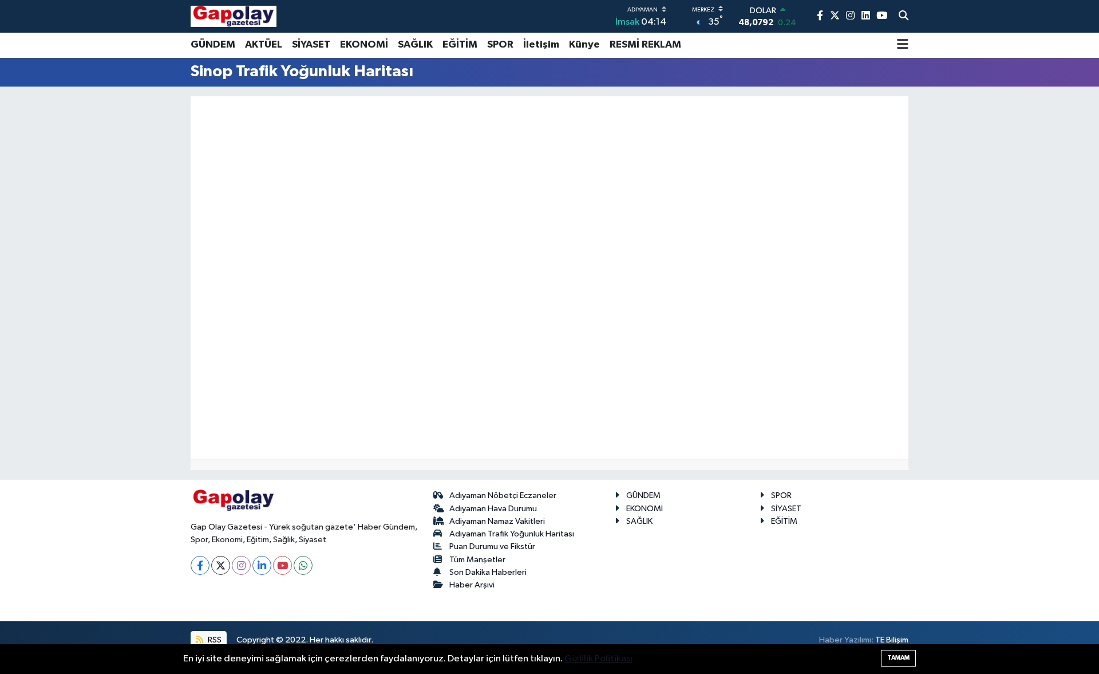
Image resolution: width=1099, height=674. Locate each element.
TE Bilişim (891, 640)
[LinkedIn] (261, 565)
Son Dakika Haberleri (488, 572)
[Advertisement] (140, 270)
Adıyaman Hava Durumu (493, 508)
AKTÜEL (263, 45)
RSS (214, 640)
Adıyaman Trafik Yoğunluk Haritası (511, 534)
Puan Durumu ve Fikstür (492, 546)
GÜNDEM (213, 45)
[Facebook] (200, 565)
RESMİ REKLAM (645, 45)
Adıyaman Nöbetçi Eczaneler (502, 495)
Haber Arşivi (472, 585)
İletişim (541, 45)
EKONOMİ (364, 45)
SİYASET (311, 45)
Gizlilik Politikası (598, 659)
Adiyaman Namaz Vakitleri (497, 521)
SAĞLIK (415, 45)
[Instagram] (241, 565)
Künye (584, 45)
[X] (220, 565)
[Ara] (903, 16)
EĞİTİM (459, 45)
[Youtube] (282, 565)
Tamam (898, 658)
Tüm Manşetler (477, 559)
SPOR (500, 45)
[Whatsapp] (303, 565)
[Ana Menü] (902, 45)
